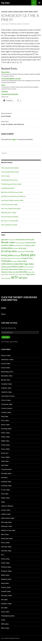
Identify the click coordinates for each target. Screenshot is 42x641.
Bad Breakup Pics (7, 372)
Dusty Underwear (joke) (9, 204)
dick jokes (15, 248)
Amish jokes (12, 239)
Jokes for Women (7, 506)
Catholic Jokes (6, 12)
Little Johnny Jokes (10, 264)
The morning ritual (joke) (9, 217)
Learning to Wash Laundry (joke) (12, 200)
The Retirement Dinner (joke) (11, 184)
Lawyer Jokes (5, 510)
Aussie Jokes (5, 368)
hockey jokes (11, 258)
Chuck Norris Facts (8, 396)
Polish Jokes (5, 563)
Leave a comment (23, 24)
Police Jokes (5, 559)
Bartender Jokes (6, 376)
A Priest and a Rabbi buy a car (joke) (11, 78)
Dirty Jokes (5, 420)
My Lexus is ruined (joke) (9, 221)
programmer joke (27, 269)
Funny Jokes (28, 12)
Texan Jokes (5, 612)
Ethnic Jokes (5, 433)
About (3, 314)
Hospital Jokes (27, 258)
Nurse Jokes (5, 542)
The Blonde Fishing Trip (9, 180)
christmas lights (20, 242)
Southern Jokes (6, 603)
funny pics (28, 255)
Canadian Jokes (6, 384)
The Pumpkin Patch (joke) (10, 172)
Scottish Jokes (6, 591)
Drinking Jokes (9, 251)
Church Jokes (18, 12)
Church (3, 85)
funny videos (5, 457)
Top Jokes (5, 2)
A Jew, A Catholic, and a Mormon (12, 123)
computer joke (30, 242)
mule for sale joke (28, 267)
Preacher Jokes (6, 571)
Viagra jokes (30, 274)
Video (3, 620)
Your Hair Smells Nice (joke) (10, 208)
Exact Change (6, 115)
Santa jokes (5, 583)
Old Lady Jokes (7, 269)
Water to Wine (5, 72)
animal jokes (20, 239)
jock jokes (14, 261)
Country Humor (6, 408)
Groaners (4, 477)
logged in (14, 139)
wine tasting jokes (6, 278)
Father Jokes (5, 437)
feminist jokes (21, 251)
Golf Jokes (4, 465)
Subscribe (6, 337)
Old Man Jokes (6, 551)
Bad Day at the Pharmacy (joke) (12, 192)
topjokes (13, 24)
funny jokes (7, 255)
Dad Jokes (4, 416)
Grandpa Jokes (6, 473)
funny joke (30, 251)
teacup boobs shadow (7, 274)
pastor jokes (18, 269)
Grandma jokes (6, 469)
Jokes (35, 12)
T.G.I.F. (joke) (5, 176)
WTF (14, 277)
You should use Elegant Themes (10, 638)
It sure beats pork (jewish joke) (9, 94)
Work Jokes (5, 628)
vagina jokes (21, 274)
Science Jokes (6, 587)
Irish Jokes (4, 494)
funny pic (17, 255)
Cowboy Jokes (29, 245)
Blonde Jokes (8, 242)
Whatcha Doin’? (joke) (8, 212)
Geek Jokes (5, 461)
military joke (6, 267)
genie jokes (4, 258)
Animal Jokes (5, 363)
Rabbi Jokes (5, 575)
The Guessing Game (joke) (10, 168)
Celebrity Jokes (6, 392)
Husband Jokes (6, 486)
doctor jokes (5, 424)
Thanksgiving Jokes (7, 616)
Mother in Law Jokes (8, 530)
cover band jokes (18, 245)
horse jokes (18, 258)
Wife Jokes (5, 624)
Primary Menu (39, 2)
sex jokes (23, 271)
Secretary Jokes (6, 595)
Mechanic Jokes (6, 526)
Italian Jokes (5, 498)
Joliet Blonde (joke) (7, 188)
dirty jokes (22, 248)
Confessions (4, 91)
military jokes (17, 266)
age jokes (4, 239)
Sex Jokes (4, 599)
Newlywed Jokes (7, 538)
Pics (2, 555)
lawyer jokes (22, 261)
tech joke (15, 274)
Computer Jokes (6, 404)
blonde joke (29, 239)
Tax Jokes (4, 608)
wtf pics (22, 277)
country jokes (7, 245)
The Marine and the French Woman (13, 196)
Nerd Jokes (5, 534)
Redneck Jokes (6, 272)
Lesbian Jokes (6, 514)
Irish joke (6, 260)
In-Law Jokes (5, 490)
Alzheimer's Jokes (7, 359)
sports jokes (31, 272)
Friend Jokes (5, 445)
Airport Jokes (6, 355)
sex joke (16, 272)
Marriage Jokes (26, 264)
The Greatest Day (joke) (9, 225)
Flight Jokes (5, 441)
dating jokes (6, 248)
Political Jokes (6, 567)
